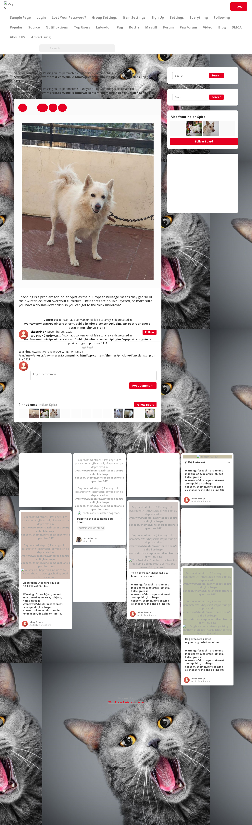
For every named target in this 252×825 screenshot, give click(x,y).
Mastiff (151, 27)
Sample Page (20, 17)
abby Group (198, 498)
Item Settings (134, 17)
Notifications (57, 27)
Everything (199, 17)
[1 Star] (83, 347)
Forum (168, 27)
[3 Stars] (87, 347)
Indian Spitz (47, 405)
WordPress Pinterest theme (126, 702)
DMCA (237, 27)
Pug (120, 27)
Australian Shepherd (202, 501)
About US (17, 37)
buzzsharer (90, 538)
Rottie (134, 27)
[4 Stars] (90, 347)
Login (240, 6)
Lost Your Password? (69, 17)
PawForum (188, 27)
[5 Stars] (92, 347)
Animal (87, 540)
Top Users (82, 27)
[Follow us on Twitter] (22, 48)
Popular (16, 27)
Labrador (103, 27)
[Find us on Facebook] (12, 48)
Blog (222, 27)
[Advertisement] (202, 183)
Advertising (41, 37)
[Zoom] (53, 108)
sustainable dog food (91, 528)
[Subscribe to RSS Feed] (31, 48)
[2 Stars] (85, 347)
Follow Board (145, 404)
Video (207, 27)
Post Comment (143, 385)
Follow (149, 332)
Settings (177, 17)
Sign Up (157, 17)
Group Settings (104, 17)
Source (34, 27)
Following (222, 17)
